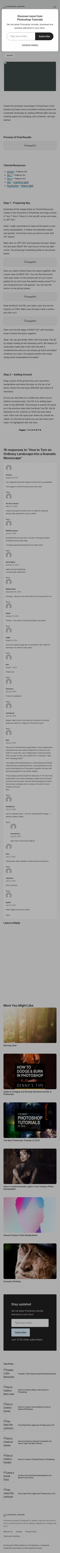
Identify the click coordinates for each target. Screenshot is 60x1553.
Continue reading (30, 45)
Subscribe (44, 36)
